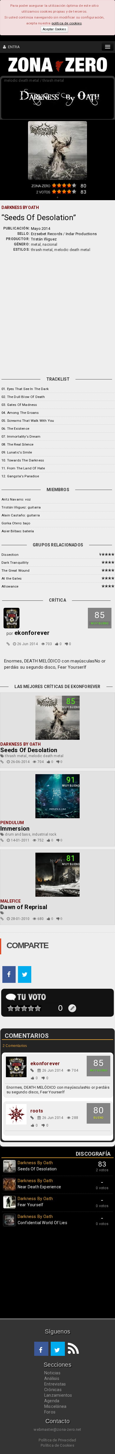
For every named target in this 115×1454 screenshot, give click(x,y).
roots (36, 1111)
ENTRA (13, 47)
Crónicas (53, 1389)
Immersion (15, 828)
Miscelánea (55, 1406)
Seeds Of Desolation (29, 750)
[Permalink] (8, 644)
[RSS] (72, 1349)
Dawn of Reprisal (23, 907)
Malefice (10, 901)
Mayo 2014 (40, 228)
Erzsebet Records (46, 234)
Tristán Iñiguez (44, 239)
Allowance (10, 586)
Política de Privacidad (57, 1440)
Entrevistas (55, 1384)
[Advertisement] (57, 312)
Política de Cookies (57, 1445)
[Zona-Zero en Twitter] (58, 1349)
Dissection (10, 555)
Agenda (51, 1400)
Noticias (52, 1373)
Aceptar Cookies (54, 29)
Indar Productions (81, 234)
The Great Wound (15, 570)
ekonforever (45, 1063)
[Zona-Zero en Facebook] (41, 1349)
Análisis (51, 1378)
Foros (49, 1412)
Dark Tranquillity (14, 562)
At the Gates (11, 578)
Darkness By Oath (20, 744)
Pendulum (12, 822)
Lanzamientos (58, 1395)
